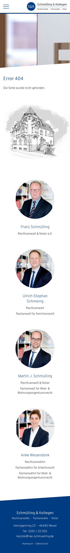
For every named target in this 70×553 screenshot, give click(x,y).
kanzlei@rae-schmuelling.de (35, 536)
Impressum (27, 543)
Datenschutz (42, 543)
